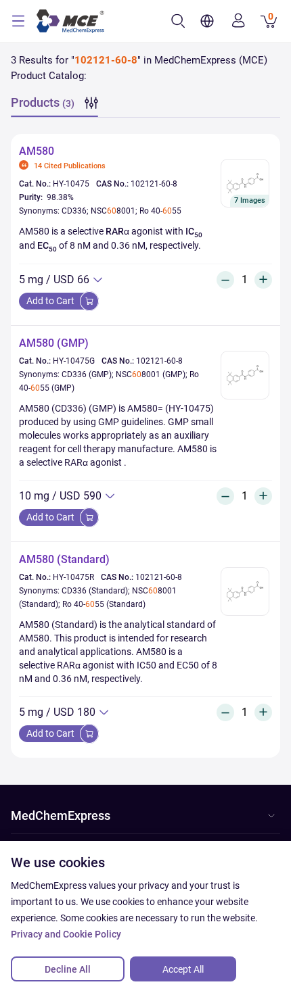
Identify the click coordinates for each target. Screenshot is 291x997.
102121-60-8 (154, 184)
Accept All (183, 969)
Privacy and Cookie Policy (66, 934)
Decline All (68, 969)
